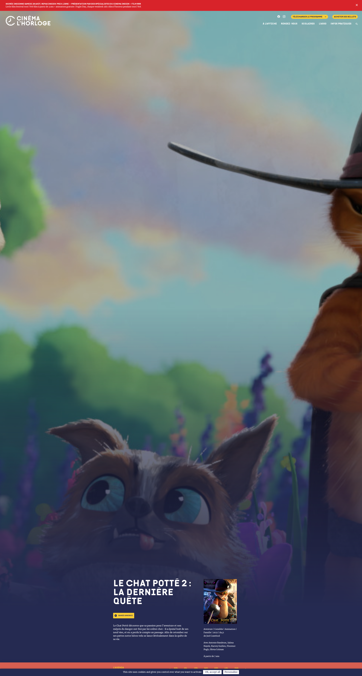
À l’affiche (270, 23)
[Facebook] (278, 17)
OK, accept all (212, 672)
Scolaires (308, 23)
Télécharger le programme (307, 17)
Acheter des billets (345, 17)
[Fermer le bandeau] (357, 5)
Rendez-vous (289, 23)
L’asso (322, 23)
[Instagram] (284, 17)
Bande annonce (125, 616)
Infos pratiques (341, 23)
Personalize (231, 672)
